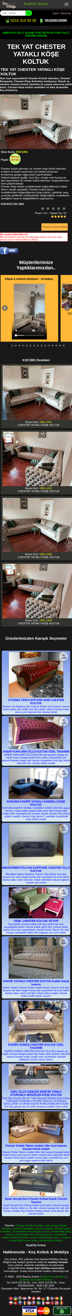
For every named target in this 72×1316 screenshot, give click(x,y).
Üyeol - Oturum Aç (62, 13)
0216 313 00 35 (22, 20)
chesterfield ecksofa (50, 1240)
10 (41, 346)
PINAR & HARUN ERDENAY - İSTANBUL (29, 279)
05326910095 (55, 20)
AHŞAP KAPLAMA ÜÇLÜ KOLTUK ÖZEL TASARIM (36, 751)
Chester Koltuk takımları (30, 1225)
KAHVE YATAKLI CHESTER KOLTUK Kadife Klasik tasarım (36, 983)
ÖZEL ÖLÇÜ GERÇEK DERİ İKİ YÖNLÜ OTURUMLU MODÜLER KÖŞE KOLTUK (36, 1093)
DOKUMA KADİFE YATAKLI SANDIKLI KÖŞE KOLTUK (36, 803)
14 (56, 346)
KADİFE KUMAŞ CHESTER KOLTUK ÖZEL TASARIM (36, 1046)
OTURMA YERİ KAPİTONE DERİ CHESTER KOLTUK (36, 701)
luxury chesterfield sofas (57, 1231)
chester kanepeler (23, 1228)
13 (53, 346)
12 (49, 346)
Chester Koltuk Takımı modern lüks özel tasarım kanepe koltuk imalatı (36, 1147)
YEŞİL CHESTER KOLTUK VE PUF (36, 920)
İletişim (61, 1276)
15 (60, 346)
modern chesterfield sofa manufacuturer (28, 1234)
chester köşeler (44, 1228)
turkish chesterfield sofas (44, 1237)
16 (64, 346)
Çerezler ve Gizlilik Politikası (36, 1279)
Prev (5, 308)
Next (67, 308)
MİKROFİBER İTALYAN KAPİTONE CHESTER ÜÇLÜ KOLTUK (36, 869)
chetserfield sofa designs (26, 1231)
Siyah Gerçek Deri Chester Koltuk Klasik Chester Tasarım (36, 1200)
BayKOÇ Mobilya (36, 4)
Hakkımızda (48, 1276)
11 (45, 346)
